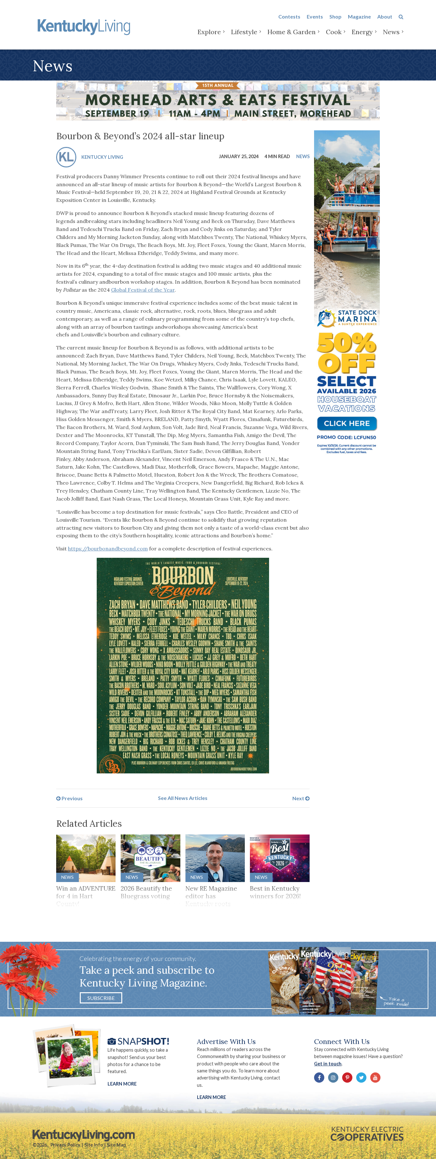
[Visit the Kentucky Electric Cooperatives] (367, 1134)
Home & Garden (291, 32)
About (384, 16)
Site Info (93, 1144)
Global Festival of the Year (143, 290)
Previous (72, 798)
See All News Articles (182, 798)
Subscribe (101, 998)
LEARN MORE (211, 1097)
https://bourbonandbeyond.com (108, 548)
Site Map (116, 1144)
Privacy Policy (65, 1144)
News (391, 32)
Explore (209, 32)
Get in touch (328, 1063)
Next (298, 798)
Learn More (122, 1083)
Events (315, 16)
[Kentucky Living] (85, 26)
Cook (334, 32)
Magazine (359, 16)
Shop (335, 16)
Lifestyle (244, 32)
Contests (289, 16)
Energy (362, 32)
